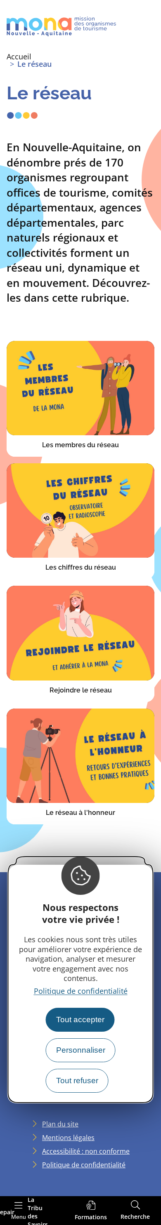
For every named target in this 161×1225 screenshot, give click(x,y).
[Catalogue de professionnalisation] (91, 1211)
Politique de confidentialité (81, 991)
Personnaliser (80, 1050)
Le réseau (34, 64)
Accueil (19, 56)
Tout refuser (77, 1080)
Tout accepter (80, 1019)
